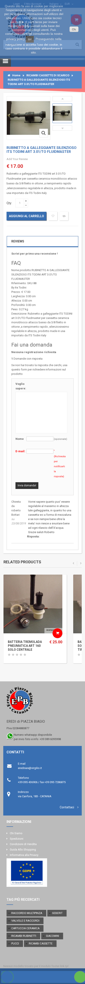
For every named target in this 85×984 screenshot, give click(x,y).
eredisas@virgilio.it (30, 768)
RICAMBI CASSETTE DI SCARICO (47, 75)
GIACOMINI (52, 935)
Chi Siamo (16, 833)
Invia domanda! (27, 485)
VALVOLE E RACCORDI (25, 920)
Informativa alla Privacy (24, 855)
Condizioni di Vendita (23, 844)
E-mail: (20, 451)
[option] (62, 113)
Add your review (17, 159)
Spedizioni (16, 838)
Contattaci (67, 807)
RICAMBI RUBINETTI (23, 935)
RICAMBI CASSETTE (41, 943)
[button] (62, 98)
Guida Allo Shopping (23, 849)
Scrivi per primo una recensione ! (34, 253)
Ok (74, 29)
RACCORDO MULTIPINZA (26, 913)
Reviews (17, 241)
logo (42, 702)
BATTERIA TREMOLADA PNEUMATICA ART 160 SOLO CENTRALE (25, 645)
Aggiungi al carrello (26, 216)
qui (30, 39)
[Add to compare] (64, 216)
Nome (19, 438)
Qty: (9, 203)
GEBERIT (57, 913)
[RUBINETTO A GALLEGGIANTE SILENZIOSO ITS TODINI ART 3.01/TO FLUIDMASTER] (62, 113)
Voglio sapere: (20, 386)
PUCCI (15, 943)
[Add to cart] (57, 633)
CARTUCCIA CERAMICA (25, 928)
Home (15, 75)
